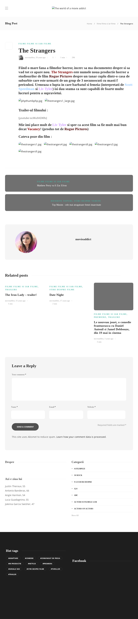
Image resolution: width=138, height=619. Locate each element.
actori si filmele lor (85, 502)
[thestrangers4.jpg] (56, 145)
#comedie (29, 558)
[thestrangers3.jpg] (107, 145)
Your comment (19, 374)
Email (52, 407)
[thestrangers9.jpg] (31, 152)
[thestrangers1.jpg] (31, 145)
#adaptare (13, 558)
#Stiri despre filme (35, 569)
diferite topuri (61, 201)
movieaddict (30, 57)
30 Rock (78, 475)
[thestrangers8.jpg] (82, 145)
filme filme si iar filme (106, 23)
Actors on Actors (83, 509)
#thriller (55, 569)
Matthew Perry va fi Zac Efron (52, 185)
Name (14, 407)
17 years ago (65, 301)
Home (89, 23)
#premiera (47, 563)
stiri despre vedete (87, 201)
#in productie (14, 563)
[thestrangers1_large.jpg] (61, 101)
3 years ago (109, 339)
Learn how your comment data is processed (81, 436)
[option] (25, 293)
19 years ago (41, 57)
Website (91, 407)
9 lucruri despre (83, 482)
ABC (76, 495)
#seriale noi (14, 569)
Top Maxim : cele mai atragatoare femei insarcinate (76, 205)
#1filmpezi (79, 469)
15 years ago (21, 301)
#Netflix (32, 563)
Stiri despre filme (62, 290)
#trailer (12, 574)
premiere (100, 317)
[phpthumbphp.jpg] (32, 101)
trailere (11, 290)
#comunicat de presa (50, 558)
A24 (75, 489)
